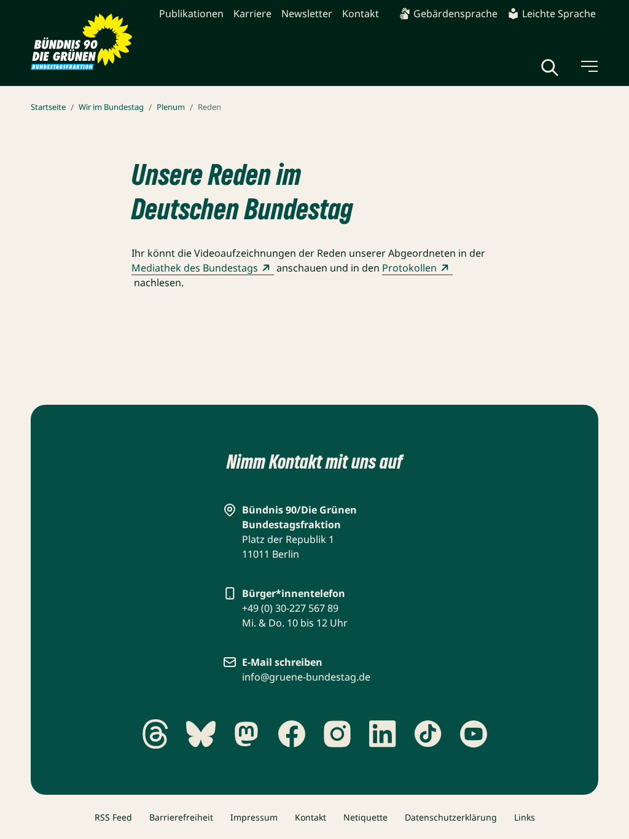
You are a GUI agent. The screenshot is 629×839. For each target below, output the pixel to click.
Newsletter (306, 13)
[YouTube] (473, 734)
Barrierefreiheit (181, 817)
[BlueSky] (201, 734)
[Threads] (155, 734)
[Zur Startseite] (82, 42)
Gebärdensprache (455, 13)
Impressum (254, 817)
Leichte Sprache (559, 13)
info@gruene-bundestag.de (306, 677)
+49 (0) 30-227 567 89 (290, 608)
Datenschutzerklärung (451, 817)
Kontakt (360, 13)
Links (524, 817)
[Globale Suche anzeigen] (550, 67)
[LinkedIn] (382, 734)
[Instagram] (337, 734)
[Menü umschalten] (588, 66)
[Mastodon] (246, 734)
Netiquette (365, 817)
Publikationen (191, 13)
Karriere (252, 13)
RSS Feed (113, 817)
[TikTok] (428, 734)
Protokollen (409, 268)
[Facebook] (291, 734)
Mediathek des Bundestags (194, 268)
